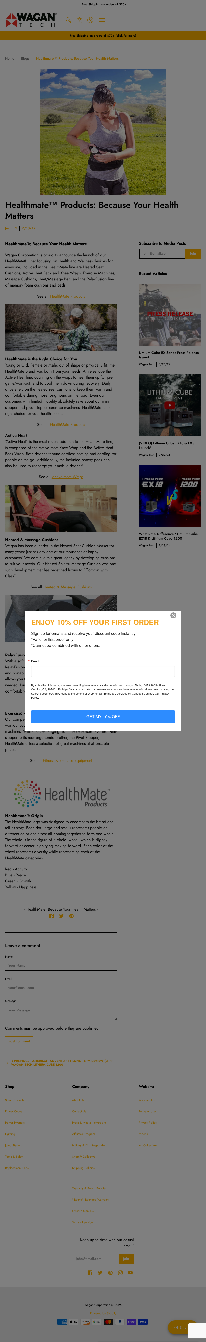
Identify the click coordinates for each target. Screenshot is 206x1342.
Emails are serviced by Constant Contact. (128, 693)
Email (35, 661)
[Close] (176, 615)
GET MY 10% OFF (103, 716)
